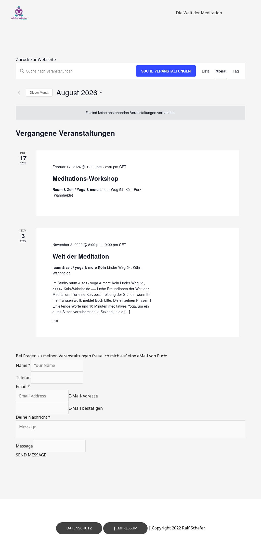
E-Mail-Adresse (83, 396)
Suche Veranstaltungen (166, 71)
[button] (36, 59)
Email (23, 386)
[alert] (130, 113)
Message (24, 446)
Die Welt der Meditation (199, 13)
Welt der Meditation (81, 256)
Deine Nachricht (33, 417)
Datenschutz (79, 528)
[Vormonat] (19, 92)
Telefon (23, 377)
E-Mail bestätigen (86, 408)
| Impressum (125, 528)
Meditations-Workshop (86, 178)
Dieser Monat (39, 92)
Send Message (31, 455)
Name (23, 365)
